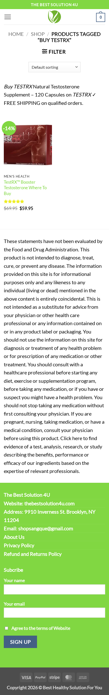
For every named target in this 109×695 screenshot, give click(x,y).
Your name (14, 580)
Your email (14, 604)
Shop (38, 34)
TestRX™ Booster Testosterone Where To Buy (25, 187)
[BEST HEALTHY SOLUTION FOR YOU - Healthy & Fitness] (54, 17)
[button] (8, 17)
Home (16, 34)
